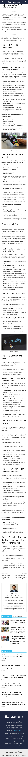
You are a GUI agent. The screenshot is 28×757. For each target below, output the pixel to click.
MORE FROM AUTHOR (18, 616)
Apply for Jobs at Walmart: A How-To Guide (6, 577)
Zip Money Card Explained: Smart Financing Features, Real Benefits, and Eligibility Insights (13, 656)
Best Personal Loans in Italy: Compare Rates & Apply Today (21, 577)
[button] (26, 2)
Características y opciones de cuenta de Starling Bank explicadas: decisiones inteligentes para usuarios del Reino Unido (17, 640)
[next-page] (5, 647)
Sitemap (20, 752)
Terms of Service (9, 752)
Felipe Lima (14, 593)
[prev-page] (2, 647)
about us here (17, 730)
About (6, 751)
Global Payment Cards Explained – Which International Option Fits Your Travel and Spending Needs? (13, 667)
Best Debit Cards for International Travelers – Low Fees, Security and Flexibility (11, 694)
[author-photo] (14, 591)
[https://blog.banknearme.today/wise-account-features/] (5, 622)
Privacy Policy (19, 751)
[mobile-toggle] (2, 2)
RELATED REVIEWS (6, 616)
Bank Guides (11, 751)
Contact (15, 752)
